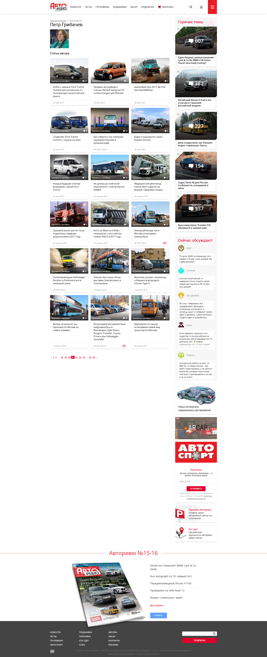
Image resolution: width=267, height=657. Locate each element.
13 (127, 131)
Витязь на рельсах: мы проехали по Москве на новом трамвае (66, 327)
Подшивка (120, 6)
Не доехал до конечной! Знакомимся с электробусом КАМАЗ (109, 186)
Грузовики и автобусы (60, 81)
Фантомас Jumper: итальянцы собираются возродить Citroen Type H (150, 280)
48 (62, 357)
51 (86, 271)
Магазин (167, 6)
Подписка (147, 6)
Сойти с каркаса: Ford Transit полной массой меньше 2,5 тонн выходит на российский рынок (68, 91)
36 (127, 178)
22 (167, 224)
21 (86, 178)
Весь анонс (156, 605)
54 (84, 357)
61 (167, 318)
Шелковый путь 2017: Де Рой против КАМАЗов (149, 88)
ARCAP (134, 6)
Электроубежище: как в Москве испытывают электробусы (146, 233)
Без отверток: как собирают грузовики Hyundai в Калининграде (108, 139)
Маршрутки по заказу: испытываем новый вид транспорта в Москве (147, 327)
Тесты (88, 6)
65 (86, 318)
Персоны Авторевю (58, 21)
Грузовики (102, 6)
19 (86, 81)
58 (90, 357)
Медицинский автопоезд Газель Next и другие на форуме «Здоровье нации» (148, 186)
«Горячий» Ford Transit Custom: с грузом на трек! (67, 138)
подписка (199, 640)
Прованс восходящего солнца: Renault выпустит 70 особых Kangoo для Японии (109, 90)
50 (69, 357)
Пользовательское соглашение (121, 654)
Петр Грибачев (76, 21)
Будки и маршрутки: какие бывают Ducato (148, 138)
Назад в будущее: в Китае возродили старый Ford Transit (66, 186)
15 (167, 271)
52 (76, 357)
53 (80, 357)
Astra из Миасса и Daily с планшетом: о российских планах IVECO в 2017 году (108, 233)
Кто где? (84, 640)
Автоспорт (137, 81)
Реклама (113, 644)
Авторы (112, 632)
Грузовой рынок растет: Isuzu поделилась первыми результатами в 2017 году (69, 233)
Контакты (114, 640)
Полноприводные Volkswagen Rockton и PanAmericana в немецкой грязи (69, 280)
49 (66, 357)
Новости (75, 6)
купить (158, 615)
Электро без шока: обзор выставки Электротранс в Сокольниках (107, 280)
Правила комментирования (147, 654)
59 (94, 357)
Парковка (85, 636)
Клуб (82, 644)
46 (127, 318)
